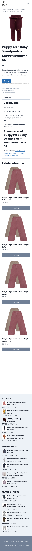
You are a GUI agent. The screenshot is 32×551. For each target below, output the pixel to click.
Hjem (3, 9)
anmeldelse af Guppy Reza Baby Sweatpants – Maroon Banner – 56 (15, 153)
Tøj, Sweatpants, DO (10, 92)
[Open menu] (28, 3)
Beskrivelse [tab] (7, 97)
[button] (27, 16)
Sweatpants (9, 9)
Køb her (7, 81)
